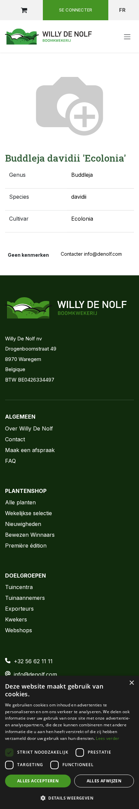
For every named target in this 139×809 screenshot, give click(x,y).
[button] (69, 797)
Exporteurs (19, 608)
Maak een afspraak (30, 450)
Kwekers (16, 619)
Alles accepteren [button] (38, 781)
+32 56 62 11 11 (33, 661)
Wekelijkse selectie (28, 513)
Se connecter (75, 9)
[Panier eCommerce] (24, 10)
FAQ (10, 460)
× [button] (131, 683)
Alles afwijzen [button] (104, 781)
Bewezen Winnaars (30, 534)
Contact (15, 439)
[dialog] (69, 742)
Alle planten (20, 502)
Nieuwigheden (23, 524)
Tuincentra (19, 587)
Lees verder (107, 738)
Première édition (26, 545)
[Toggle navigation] (127, 36)
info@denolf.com (35, 674)
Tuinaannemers (25, 597)
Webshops (18, 630)
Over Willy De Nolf (29, 428)
